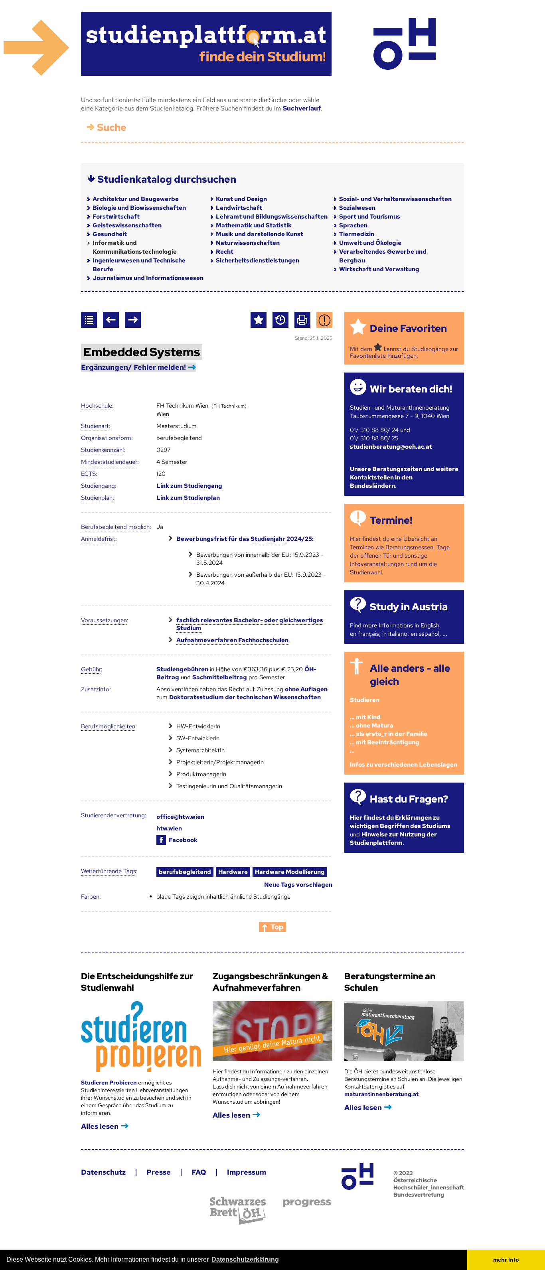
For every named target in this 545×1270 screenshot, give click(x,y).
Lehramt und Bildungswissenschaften (272, 217)
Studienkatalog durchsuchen (166, 179)
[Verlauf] (280, 320)
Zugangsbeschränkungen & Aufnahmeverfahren (270, 982)
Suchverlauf (302, 108)
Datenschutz (103, 1172)
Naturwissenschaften (248, 243)
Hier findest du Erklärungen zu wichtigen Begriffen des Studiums (400, 822)
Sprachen (353, 225)
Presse (158, 1172)
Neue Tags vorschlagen (298, 885)
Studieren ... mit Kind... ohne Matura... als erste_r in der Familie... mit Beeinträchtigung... (388, 725)
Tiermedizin (356, 234)
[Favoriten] (259, 320)
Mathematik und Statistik (254, 225)
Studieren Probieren (109, 1082)
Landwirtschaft (239, 208)
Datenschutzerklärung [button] (245, 1259)
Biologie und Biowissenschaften (139, 208)
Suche (111, 127)
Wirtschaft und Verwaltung (379, 269)
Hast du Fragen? (409, 799)
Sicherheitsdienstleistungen (257, 260)
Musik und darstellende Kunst (259, 234)
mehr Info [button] (506, 1259)
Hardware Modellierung (290, 872)
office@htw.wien (180, 817)
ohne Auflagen (306, 689)
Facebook (183, 840)
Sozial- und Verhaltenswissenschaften (395, 199)
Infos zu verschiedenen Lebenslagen (403, 765)
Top (277, 926)
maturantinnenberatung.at (381, 1094)
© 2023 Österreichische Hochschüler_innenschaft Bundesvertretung (428, 1183)
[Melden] (324, 320)
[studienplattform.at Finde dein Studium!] (206, 44)
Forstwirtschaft (116, 217)
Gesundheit (110, 234)
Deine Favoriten (408, 328)
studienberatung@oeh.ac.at (391, 447)
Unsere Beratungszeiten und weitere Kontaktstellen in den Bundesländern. (404, 477)
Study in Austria (409, 606)
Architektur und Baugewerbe (136, 199)
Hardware (233, 872)
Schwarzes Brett (238, 1211)
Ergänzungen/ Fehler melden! (133, 367)
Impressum (246, 1172)
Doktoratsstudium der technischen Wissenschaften (245, 697)
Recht (224, 252)
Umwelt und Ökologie (370, 243)
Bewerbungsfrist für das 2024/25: (245, 539)
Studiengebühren (182, 669)
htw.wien (169, 828)
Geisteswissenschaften (127, 225)
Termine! (391, 520)
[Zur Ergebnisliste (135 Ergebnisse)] (89, 320)
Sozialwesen (357, 208)
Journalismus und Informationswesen (148, 278)
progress (307, 1203)
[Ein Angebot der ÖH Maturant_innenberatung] (404, 44)
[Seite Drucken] (302, 320)
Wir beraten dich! (411, 389)
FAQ (199, 1172)
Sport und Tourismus (369, 217)
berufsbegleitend (185, 872)
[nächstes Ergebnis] (133, 320)
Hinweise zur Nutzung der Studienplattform (393, 838)
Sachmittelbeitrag (219, 677)
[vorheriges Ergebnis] (111, 320)
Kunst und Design (241, 199)
